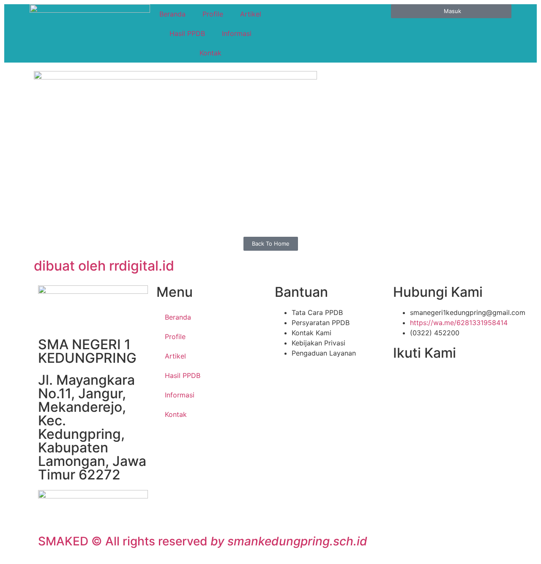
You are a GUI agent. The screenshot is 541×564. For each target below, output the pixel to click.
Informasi (236, 33)
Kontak (210, 53)
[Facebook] (403, 378)
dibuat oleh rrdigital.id (104, 265)
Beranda (172, 14)
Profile (212, 14)
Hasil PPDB (187, 33)
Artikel (250, 14)
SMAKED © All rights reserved (202, 541)
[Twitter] (421, 378)
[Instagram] (458, 378)
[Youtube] (440, 378)
